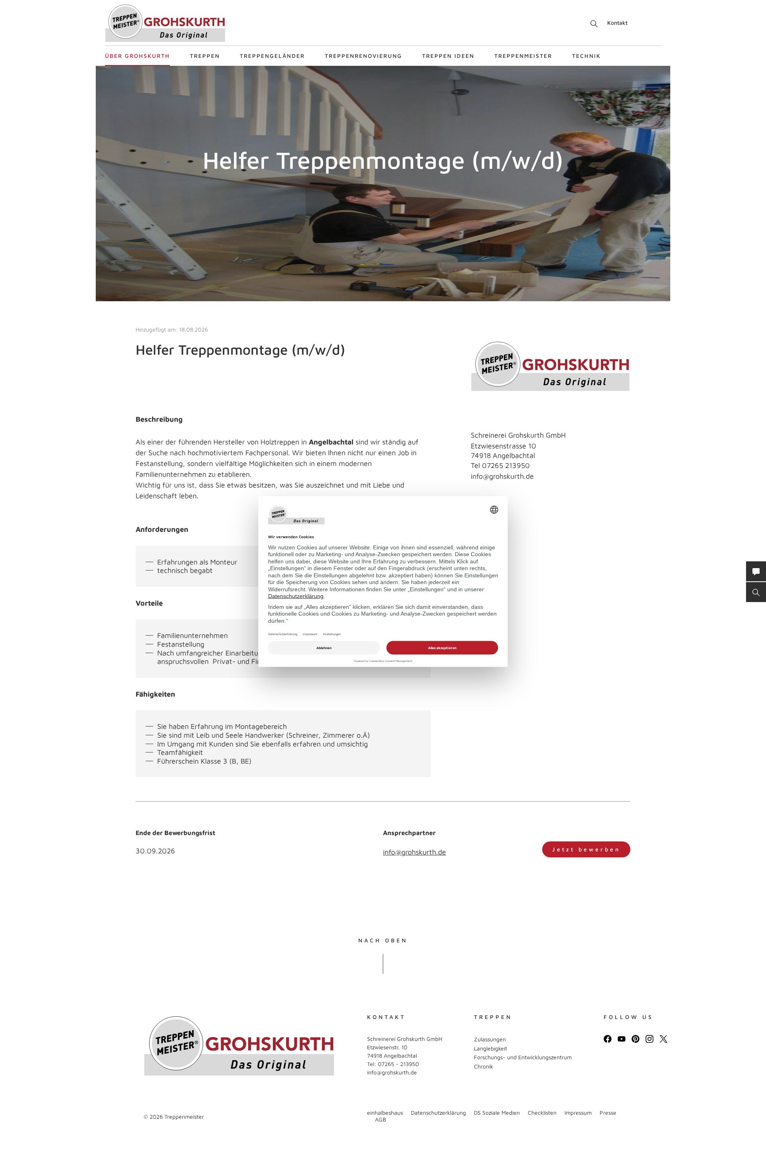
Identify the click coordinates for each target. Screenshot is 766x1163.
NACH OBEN (383, 940)
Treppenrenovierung (363, 55)
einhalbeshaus (385, 1112)
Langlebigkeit (490, 1048)
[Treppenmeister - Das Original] (165, 23)
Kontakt (617, 22)
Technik (586, 55)
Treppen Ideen (448, 55)
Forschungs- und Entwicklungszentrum (523, 1057)
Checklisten (542, 1112)
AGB (380, 1119)
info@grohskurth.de (502, 476)
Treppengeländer (272, 55)
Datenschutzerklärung (438, 1112)
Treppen (205, 55)
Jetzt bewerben (586, 849)
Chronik (483, 1066)
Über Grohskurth (137, 55)
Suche (593, 24)
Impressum (578, 1112)
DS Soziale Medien (497, 1112)
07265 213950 (506, 465)
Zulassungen (490, 1039)
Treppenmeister (523, 55)
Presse (608, 1112)
